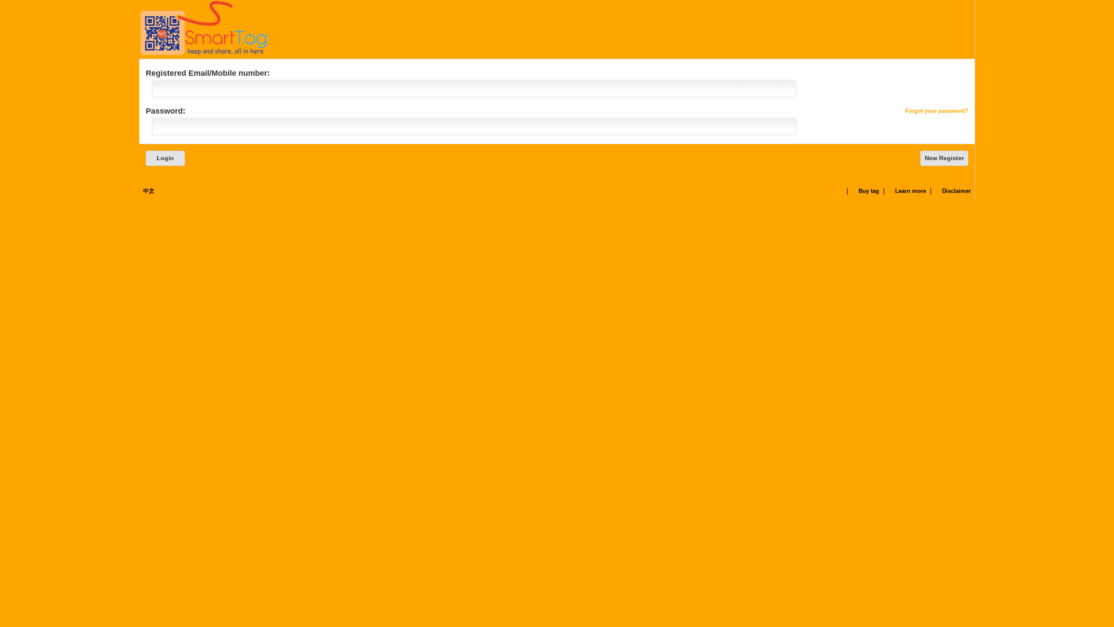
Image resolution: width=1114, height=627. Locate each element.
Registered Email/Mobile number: (208, 73)
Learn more (910, 191)
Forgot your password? (936, 111)
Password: (557, 111)
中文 (148, 191)
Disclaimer (956, 191)
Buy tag (869, 191)
